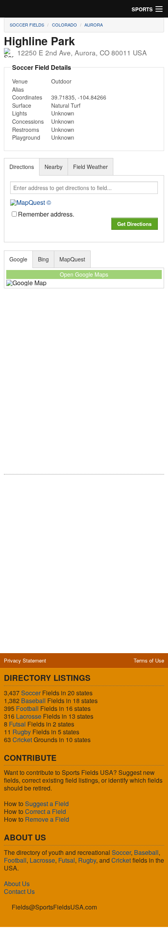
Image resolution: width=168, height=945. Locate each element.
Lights (19, 113)
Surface (21, 105)
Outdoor (61, 81)
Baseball (33, 700)
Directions (21, 167)
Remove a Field (47, 819)
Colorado (64, 24)
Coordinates (27, 97)
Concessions (28, 121)
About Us (17, 883)
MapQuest (72, 259)
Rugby (22, 731)
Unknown (62, 113)
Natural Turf (65, 105)
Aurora (93, 24)
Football (27, 708)
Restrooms (25, 129)
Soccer (31, 692)
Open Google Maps (84, 274)
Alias (18, 89)
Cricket (22, 739)
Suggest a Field (47, 803)
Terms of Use (149, 660)
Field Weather (90, 167)
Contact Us (19, 891)
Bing (43, 259)
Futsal (17, 723)
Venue (20, 81)
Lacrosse (28, 716)
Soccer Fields (27, 24)
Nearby (54, 167)
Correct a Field (45, 811)
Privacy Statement (25, 660)
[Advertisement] (84, 387)
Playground (26, 137)
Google (18, 259)
